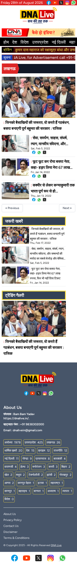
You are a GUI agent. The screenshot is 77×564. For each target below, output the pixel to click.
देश (14, 42)
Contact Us (11, 526)
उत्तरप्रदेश (40, 42)
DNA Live (56, 545)
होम (6, 42)
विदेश (25, 42)
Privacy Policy (12, 520)
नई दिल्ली (59, 42)
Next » (67, 208)
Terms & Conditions (16, 538)
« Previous (12, 208)
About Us (9, 514)
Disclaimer (10, 532)
